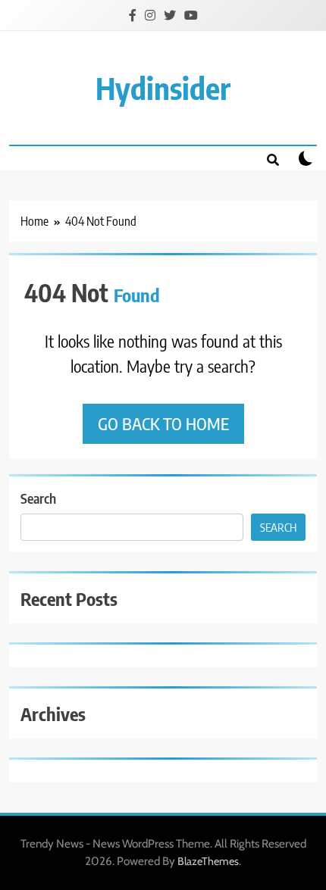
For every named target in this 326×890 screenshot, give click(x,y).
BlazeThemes (208, 861)
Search (38, 498)
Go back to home (163, 423)
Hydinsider (163, 88)
